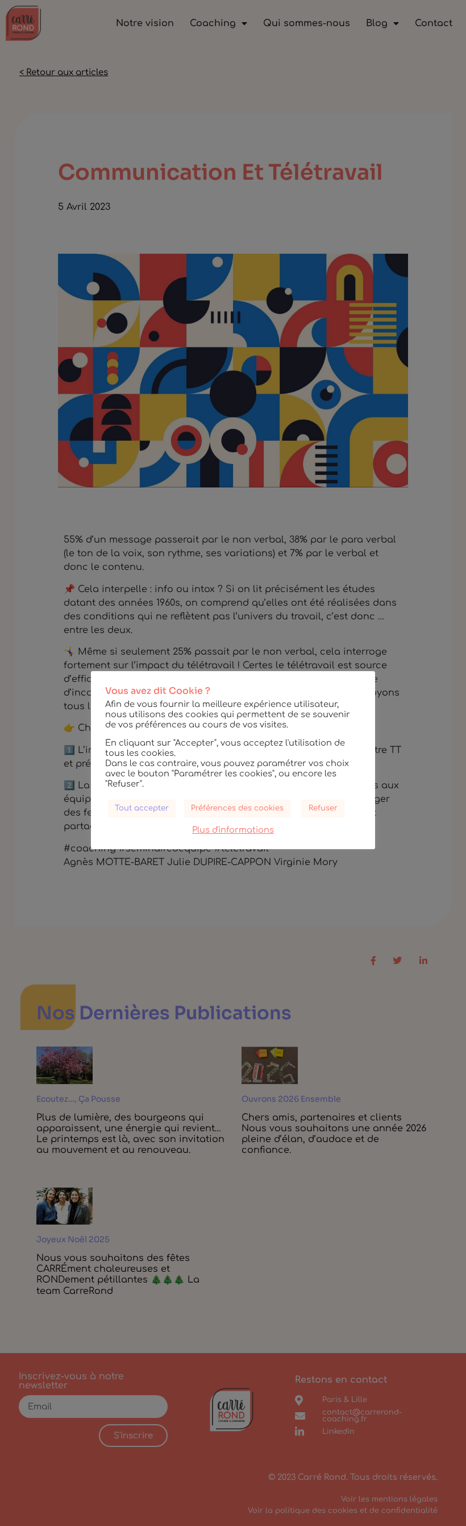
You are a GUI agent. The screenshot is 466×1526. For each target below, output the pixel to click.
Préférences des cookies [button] (237, 808)
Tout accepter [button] (142, 808)
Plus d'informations (233, 829)
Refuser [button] (323, 808)
